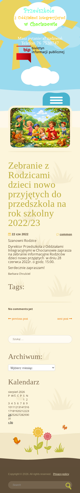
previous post (19, 318)
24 (9, 415)
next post (63, 318)
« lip (10, 422)
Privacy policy (61, 474)
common (66, 234)
